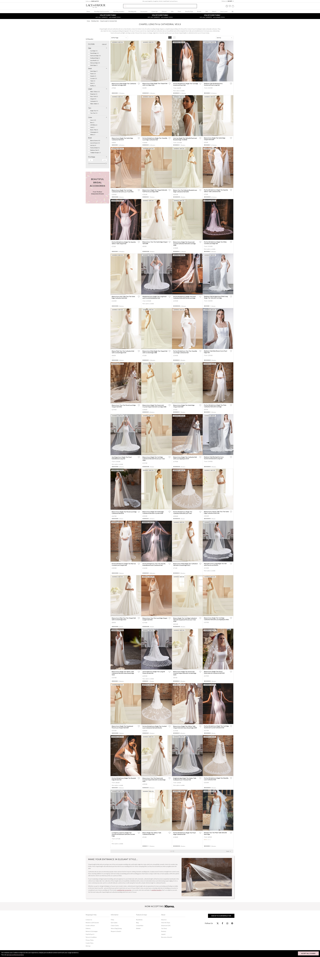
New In (214, 11)
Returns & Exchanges (92, 931)
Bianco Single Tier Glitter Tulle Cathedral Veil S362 (151, 833)
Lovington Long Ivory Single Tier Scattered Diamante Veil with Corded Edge (123, 834)
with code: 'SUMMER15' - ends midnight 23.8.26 (108, 16)
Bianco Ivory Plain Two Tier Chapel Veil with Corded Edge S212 (124, 618)
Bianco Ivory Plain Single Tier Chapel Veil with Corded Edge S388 (154, 351)
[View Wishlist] (230, 6)
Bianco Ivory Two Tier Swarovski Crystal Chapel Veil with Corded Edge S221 (154, 779)
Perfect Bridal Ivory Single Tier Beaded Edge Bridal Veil (124, 778)
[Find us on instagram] (227, 923)
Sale (206, 11)
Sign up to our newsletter (221, 916)
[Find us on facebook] (222, 923)
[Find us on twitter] (217, 923)
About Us (163, 919)
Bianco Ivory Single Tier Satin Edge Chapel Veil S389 (183, 406)
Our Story (164, 928)
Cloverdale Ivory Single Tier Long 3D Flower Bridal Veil (153, 672)
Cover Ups (155, 11)
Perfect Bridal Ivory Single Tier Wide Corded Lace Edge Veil (215, 242)
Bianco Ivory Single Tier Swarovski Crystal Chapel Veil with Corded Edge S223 (184, 673)
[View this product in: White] (113, 357)
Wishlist (138, 928)
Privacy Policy (90, 940)
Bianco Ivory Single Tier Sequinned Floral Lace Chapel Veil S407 (122, 726)
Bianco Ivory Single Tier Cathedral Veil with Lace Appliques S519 (185, 457)
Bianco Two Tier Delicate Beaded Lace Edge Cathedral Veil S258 (185, 190)
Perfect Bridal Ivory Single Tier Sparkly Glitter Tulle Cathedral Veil (216, 190)
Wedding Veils (132, 11)
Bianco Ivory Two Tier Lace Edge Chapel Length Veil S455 (154, 618)
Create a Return (90, 925)
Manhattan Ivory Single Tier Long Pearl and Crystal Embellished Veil (154, 297)
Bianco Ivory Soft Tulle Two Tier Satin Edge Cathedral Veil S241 (123, 297)
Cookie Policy (89, 943)
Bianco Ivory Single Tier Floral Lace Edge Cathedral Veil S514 (124, 512)
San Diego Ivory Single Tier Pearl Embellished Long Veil (122, 457)
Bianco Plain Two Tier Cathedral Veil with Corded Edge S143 (123, 351)
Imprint (163, 934)
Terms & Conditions (91, 937)
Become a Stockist (166, 937)
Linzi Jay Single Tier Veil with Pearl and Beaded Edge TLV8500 (185, 138)
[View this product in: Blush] (204, 839)
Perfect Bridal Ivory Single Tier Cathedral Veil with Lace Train (182, 512)
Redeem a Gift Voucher (92, 922)
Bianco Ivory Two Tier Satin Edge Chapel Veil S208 (154, 242)
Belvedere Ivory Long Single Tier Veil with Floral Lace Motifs (215, 564)
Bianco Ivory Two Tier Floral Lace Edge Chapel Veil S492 (124, 406)
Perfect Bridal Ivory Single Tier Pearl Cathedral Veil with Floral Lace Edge (184, 297)
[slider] (89, 163)
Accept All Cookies (308, 953)
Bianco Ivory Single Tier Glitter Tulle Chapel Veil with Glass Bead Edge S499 (185, 727)
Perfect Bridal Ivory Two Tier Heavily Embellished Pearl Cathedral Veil (154, 564)
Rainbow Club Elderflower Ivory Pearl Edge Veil (215, 351)
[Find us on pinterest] (232, 923)
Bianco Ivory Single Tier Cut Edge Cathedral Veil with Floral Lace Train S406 (153, 458)
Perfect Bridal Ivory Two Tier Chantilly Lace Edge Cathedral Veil (185, 351)
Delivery (88, 928)
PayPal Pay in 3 (90, 934)
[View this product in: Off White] (208, 839)
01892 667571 (95, 1)
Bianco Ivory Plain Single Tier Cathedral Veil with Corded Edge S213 (185, 564)
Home (88, 21)
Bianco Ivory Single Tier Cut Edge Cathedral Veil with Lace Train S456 (122, 190)
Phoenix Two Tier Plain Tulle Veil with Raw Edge (215, 833)
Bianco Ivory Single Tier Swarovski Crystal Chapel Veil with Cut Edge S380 (154, 406)
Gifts (172, 11)
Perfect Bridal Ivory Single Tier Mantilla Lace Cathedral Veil (216, 778)
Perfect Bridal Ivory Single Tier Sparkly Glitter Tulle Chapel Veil (124, 242)
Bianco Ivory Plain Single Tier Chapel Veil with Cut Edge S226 (154, 84)
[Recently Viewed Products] (226, 6)
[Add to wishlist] (139, 84)
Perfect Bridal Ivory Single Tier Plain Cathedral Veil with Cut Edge (215, 405)
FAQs (112, 919)
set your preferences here (15, 955)
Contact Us (89, 919)
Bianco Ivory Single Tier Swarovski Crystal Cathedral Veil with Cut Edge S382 (184, 243)
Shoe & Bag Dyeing (116, 928)
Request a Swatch (116, 931)
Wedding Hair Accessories (101, 11)
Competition (139, 925)
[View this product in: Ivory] (112, 357)
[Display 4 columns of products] (170, 37)
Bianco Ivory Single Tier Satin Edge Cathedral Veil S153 (122, 138)
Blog (137, 922)
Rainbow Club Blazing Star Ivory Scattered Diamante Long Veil (214, 457)
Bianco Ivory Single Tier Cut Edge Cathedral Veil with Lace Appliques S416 (216, 618)
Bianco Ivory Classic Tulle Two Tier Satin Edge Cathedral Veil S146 (216, 512)
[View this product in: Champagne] (205, 839)
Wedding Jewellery (118, 11)
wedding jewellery (156, 890)
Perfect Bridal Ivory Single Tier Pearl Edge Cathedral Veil (184, 833)
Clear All (104, 44)
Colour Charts (115, 925)
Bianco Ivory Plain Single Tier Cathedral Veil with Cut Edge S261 (124, 84)
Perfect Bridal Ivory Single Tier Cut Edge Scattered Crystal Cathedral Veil (216, 726)
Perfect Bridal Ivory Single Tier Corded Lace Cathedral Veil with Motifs (154, 727)
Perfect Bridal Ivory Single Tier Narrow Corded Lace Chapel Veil (124, 564)
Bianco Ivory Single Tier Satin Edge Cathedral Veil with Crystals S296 (153, 512)
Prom (179, 11)
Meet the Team (165, 922)
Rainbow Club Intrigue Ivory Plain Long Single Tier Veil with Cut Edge (216, 297)
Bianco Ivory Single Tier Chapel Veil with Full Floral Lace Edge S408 (154, 190)
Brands (199, 11)
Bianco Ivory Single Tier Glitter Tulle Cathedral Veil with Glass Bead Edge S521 (123, 673)
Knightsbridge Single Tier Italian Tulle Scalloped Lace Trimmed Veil (184, 778)
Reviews (163, 931)
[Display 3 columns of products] (174, 37)
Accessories (143, 11)
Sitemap (88, 946)
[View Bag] (233, 6)
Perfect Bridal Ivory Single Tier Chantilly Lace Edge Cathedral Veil (154, 138)
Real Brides (139, 919)
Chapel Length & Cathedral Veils (108, 21)
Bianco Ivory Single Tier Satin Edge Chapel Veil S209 (214, 138)
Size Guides (114, 922)
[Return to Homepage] (98, 6)
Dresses (164, 11)
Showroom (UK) (165, 925)
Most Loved (223, 11)
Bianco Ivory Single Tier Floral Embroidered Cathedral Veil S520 (214, 672)
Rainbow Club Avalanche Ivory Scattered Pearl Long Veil (213, 84)
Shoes (88, 11)
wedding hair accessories (124, 890)
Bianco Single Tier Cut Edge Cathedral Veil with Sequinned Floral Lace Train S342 (185, 619)
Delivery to (227, 1)
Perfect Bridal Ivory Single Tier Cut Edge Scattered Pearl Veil (185, 84)
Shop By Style (189, 11)
